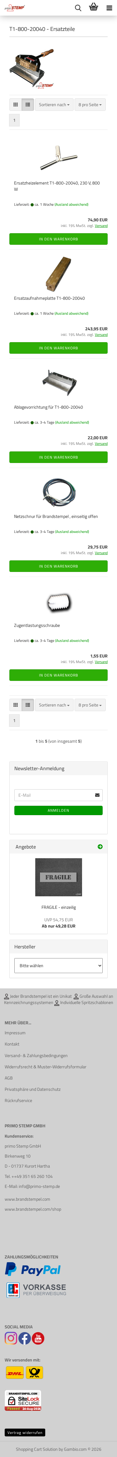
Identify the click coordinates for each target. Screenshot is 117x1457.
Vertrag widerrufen (24, 1432)
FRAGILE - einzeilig (58, 907)
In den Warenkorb (58, 239)
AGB (9, 1078)
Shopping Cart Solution (37, 1449)
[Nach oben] (99, 1447)
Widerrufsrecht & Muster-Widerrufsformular (45, 1067)
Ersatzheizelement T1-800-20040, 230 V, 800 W (57, 186)
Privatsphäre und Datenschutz (33, 1089)
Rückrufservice (18, 1100)
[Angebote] (100, 846)
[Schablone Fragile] (58, 877)
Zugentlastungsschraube (37, 625)
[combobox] (54, 104)
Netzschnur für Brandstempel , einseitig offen (56, 516)
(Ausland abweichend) (71, 204)
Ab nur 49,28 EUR (59, 923)
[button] (15, 104)
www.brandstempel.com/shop (33, 1209)
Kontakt (12, 1044)
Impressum (15, 1033)
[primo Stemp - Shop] (12, 8)
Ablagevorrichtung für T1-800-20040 (48, 407)
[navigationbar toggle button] (109, 8)
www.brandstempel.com (27, 1199)
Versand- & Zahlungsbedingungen (36, 1055)
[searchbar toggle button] (78, 8)
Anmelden (58, 810)
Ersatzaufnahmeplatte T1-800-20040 (49, 298)
